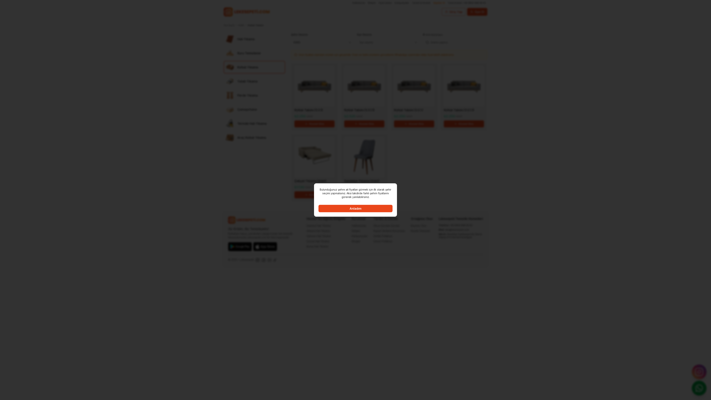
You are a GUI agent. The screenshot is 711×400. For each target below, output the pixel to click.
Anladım (355, 208)
